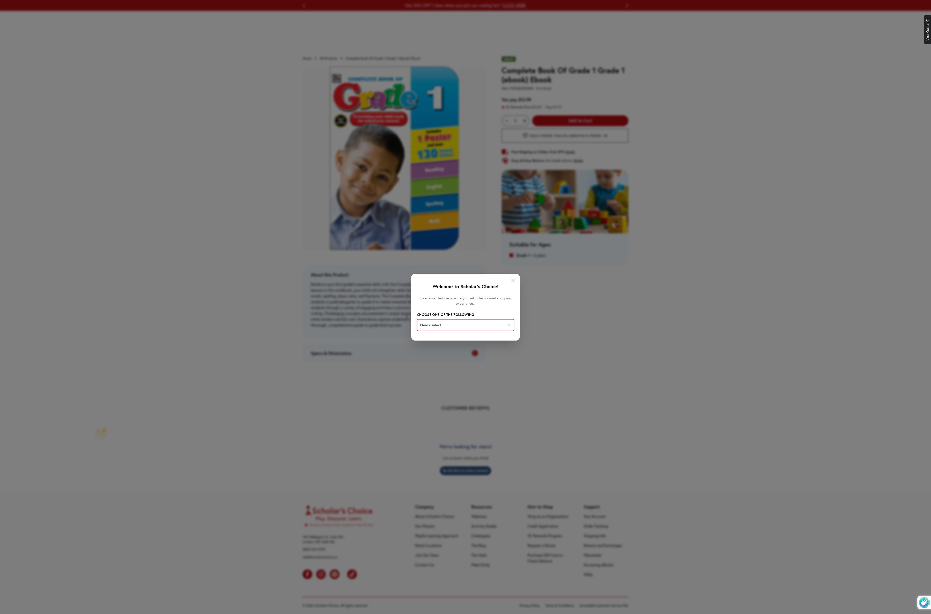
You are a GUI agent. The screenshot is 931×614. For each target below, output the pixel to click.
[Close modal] (513, 280)
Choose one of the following (445, 314)
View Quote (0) (927, 29)
